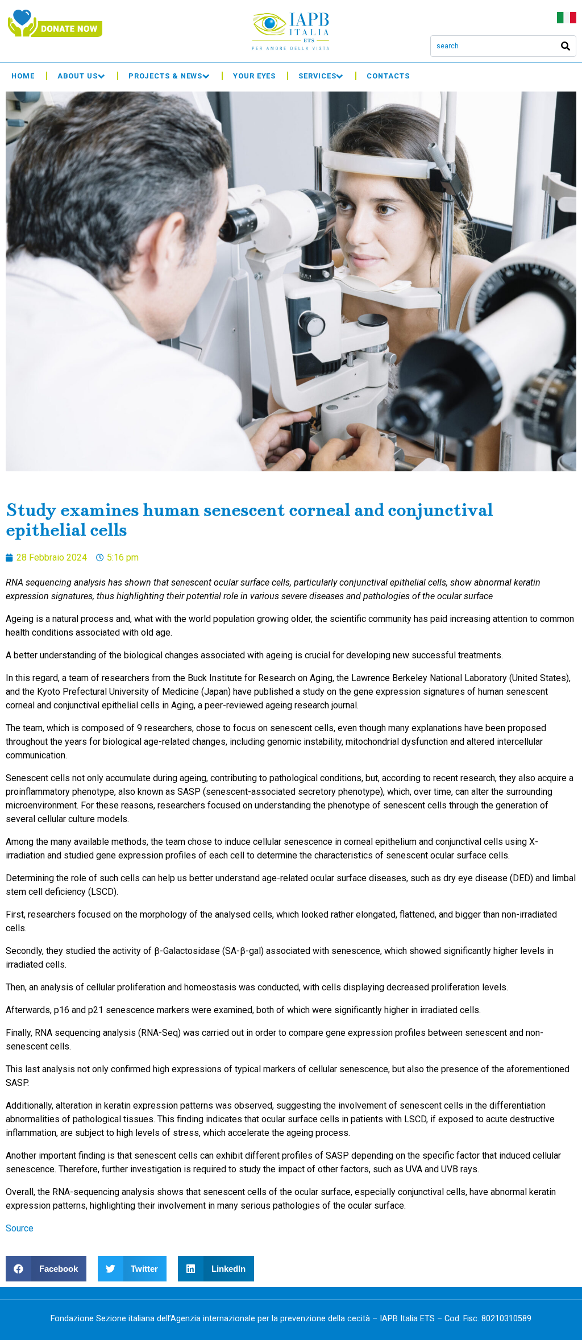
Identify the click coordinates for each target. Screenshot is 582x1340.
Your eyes (254, 76)
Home (23, 76)
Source (20, 1228)
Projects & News (165, 76)
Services (317, 76)
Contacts (388, 76)
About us (77, 76)
